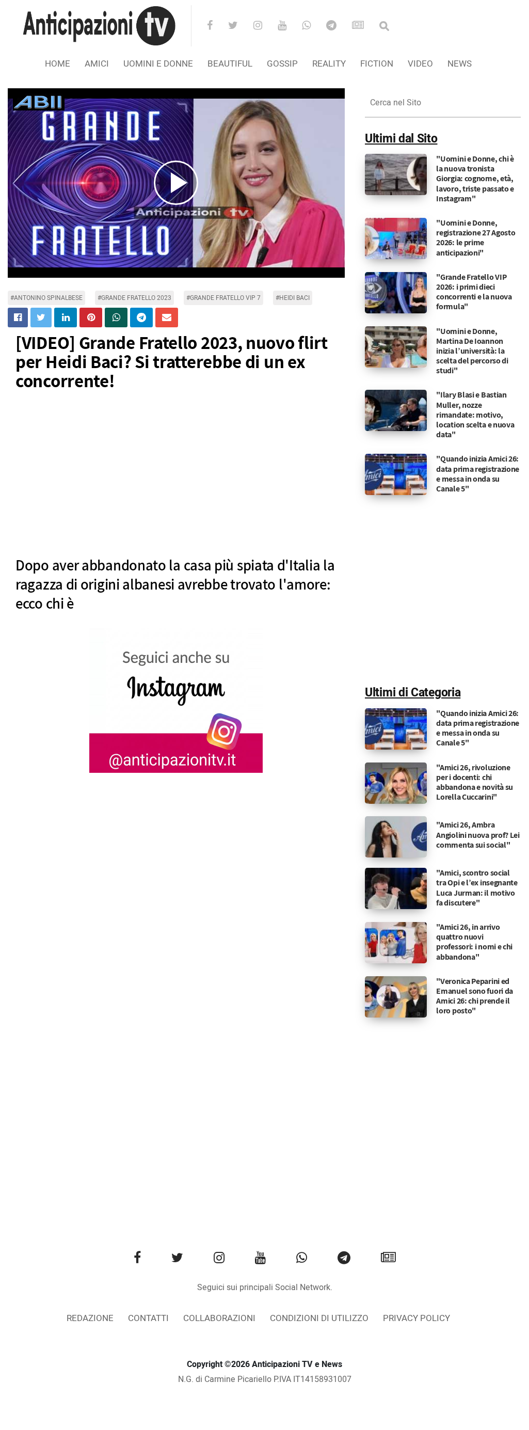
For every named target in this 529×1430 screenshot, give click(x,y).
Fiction (376, 63)
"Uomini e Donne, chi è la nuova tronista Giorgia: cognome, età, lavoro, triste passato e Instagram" (475, 178)
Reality (329, 63)
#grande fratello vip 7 (223, 298)
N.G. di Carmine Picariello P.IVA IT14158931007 (264, 1379)
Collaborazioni (219, 1318)
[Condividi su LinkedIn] (65, 317)
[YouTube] (289, 26)
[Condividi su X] (41, 317)
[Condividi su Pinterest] (90, 317)
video (420, 63)
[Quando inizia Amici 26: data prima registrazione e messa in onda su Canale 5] (396, 474)
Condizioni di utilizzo (319, 1318)
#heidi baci (293, 298)
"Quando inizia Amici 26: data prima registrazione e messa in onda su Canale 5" (477, 473)
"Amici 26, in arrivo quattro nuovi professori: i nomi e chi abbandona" (474, 941)
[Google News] (364, 26)
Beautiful (229, 63)
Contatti (148, 1318)
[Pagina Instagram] (176, 700)
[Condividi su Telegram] (141, 317)
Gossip (282, 63)
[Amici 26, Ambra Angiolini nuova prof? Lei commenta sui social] (396, 837)
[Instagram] (264, 26)
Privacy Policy (416, 1318)
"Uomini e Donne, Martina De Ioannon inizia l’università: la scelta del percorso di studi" (472, 351)
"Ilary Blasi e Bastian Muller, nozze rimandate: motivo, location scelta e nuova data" (475, 414)
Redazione (90, 1318)
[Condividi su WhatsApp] (116, 317)
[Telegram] (338, 26)
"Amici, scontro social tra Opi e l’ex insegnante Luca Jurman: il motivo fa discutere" (477, 887)
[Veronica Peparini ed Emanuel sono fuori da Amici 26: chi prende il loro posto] (396, 996)
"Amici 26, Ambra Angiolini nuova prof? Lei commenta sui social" (478, 834)
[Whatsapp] (313, 26)
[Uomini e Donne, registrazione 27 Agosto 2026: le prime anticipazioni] (396, 238)
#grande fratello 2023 (134, 298)
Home (57, 63)
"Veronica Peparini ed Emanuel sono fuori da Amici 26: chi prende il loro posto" (474, 996)
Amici (97, 63)
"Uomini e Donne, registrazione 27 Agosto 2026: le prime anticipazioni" (475, 237)
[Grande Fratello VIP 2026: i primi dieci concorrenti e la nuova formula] (396, 292)
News (459, 63)
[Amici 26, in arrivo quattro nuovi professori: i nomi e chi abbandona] (396, 942)
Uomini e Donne (158, 63)
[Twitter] (239, 26)
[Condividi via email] (166, 317)
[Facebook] (216, 26)
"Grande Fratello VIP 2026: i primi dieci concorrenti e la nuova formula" (473, 292)
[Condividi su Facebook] (18, 317)
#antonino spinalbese (46, 298)
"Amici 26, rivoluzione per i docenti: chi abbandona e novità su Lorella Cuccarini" (474, 782)
